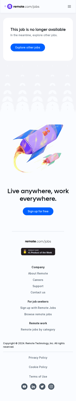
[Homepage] (26, 6)
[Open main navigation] (69, 6)
